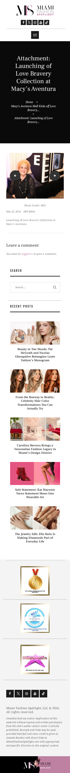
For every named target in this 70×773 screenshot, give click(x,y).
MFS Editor (29, 211)
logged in (27, 254)
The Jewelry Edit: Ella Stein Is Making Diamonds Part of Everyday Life (35, 537)
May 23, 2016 (13, 211)
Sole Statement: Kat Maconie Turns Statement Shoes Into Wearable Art (35, 493)
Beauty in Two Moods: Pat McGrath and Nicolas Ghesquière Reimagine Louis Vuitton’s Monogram (35, 354)
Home (29, 102)
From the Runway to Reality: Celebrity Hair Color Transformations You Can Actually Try (35, 402)
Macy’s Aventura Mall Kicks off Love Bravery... (33, 108)
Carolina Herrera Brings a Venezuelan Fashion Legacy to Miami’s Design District (35, 449)
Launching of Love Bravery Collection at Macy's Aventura (14, 175)
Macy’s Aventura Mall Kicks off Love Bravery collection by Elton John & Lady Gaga (58, 175)
